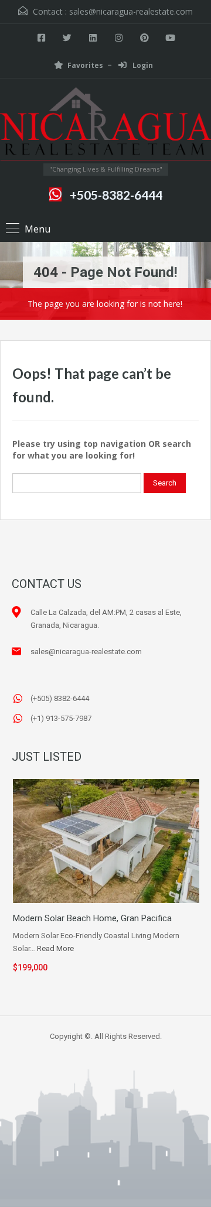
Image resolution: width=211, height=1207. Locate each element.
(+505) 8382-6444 (59, 698)
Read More (55, 948)
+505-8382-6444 (116, 194)
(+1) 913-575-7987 (60, 718)
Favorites (85, 65)
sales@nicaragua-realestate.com (131, 11)
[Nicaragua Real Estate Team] (105, 125)
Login (142, 65)
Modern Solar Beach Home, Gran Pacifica (92, 918)
